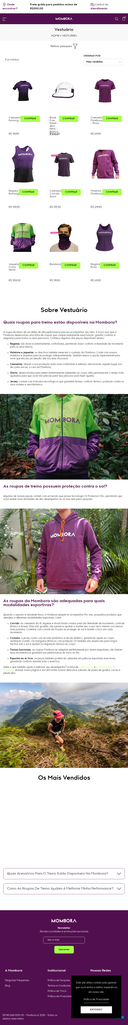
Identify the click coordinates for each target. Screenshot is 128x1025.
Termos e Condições (59, 986)
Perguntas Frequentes (17, 980)
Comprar (30, 119)
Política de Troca (57, 991)
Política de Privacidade (60, 996)
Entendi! (96, 1010)
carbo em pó (86, 667)
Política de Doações (59, 980)
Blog (7, 986)
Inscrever (64, 949)
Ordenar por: (92, 56)
